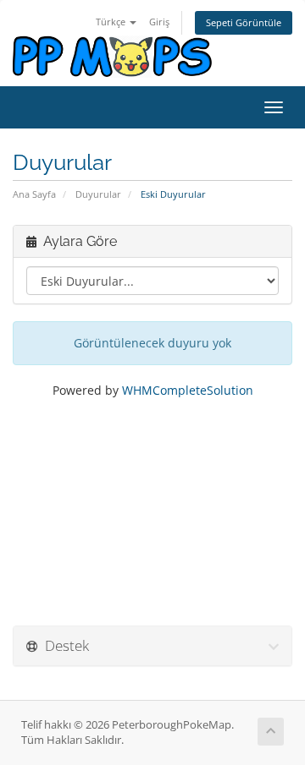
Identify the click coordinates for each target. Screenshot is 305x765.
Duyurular (98, 194)
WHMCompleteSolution (187, 390)
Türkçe (112, 21)
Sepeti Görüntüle (243, 22)
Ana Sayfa (34, 194)
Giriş (159, 21)
